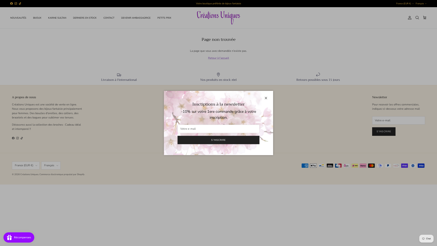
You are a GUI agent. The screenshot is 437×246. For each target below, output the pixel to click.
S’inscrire (218, 140)
